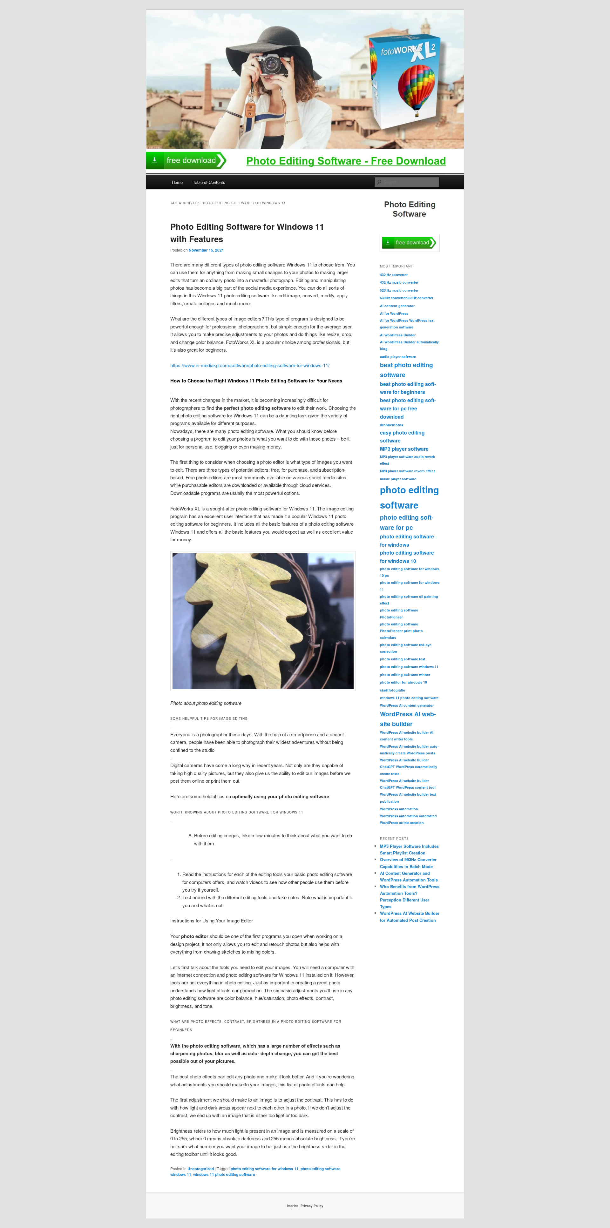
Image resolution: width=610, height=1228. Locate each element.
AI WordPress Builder (398, 335)
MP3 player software (404, 448)
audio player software (398, 356)
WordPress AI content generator (407, 705)
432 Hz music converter (399, 282)
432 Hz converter (394, 274)
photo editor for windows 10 (403, 682)
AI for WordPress (394, 313)
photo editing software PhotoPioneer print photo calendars (401, 631)
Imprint (292, 1206)
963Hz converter (420, 297)
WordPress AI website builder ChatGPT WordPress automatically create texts (408, 767)
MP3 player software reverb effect (407, 471)
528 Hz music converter (399, 290)
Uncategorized (200, 1168)
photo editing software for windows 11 (265, 1168)
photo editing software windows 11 (409, 666)
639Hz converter (393, 297)
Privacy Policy (312, 1206)
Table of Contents (209, 182)
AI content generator (397, 305)
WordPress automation (399, 808)
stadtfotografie (392, 690)
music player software (398, 478)
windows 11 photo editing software (224, 1174)
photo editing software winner (405, 674)
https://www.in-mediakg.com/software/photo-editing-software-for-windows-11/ (249, 365)
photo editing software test (402, 659)
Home (177, 182)
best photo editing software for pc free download (408, 408)
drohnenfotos (391, 424)
